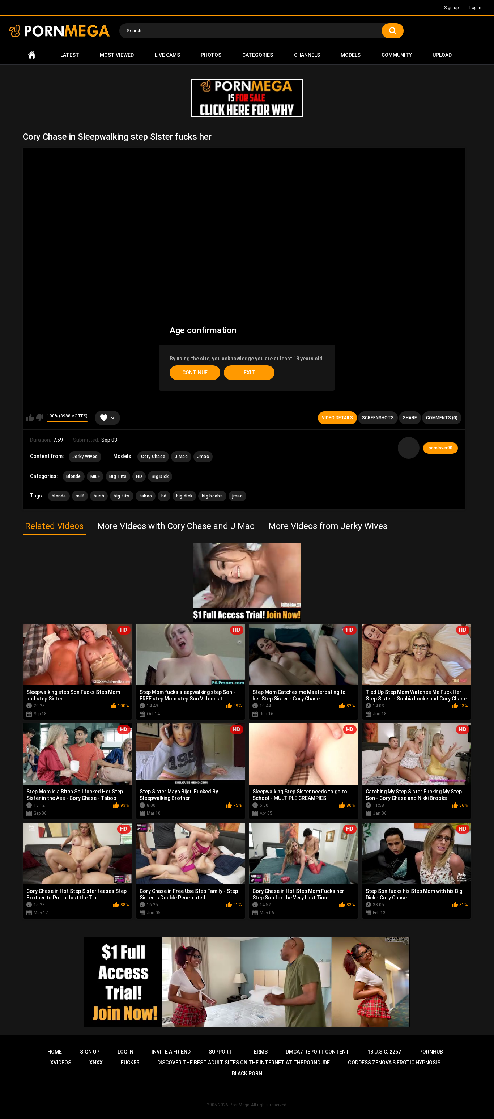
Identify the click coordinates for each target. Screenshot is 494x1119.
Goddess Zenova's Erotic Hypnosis (394, 1062)
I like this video (30, 417)
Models (351, 55)
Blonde (73, 476)
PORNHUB (431, 1052)
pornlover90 (440, 447)
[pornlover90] (409, 448)
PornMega (240, 1104)
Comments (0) (441, 417)
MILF (95, 476)
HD (139, 476)
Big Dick (160, 476)
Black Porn (247, 1073)
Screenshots (378, 417)
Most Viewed (117, 55)
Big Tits (118, 476)
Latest (69, 55)
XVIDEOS (60, 1062)
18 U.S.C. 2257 (384, 1052)
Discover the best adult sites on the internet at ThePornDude (243, 1062)
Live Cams (167, 55)
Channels (307, 55)
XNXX (96, 1062)
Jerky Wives (85, 456)
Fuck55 (130, 1062)
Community (397, 55)
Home (32, 55)
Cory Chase (153, 456)
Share (410, 417)
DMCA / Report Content (317, 1052)
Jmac (203, 456)
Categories (257, 55)
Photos (211, 55)
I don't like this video (39, 417)
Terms (259, 1052)
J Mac (181, 456)
